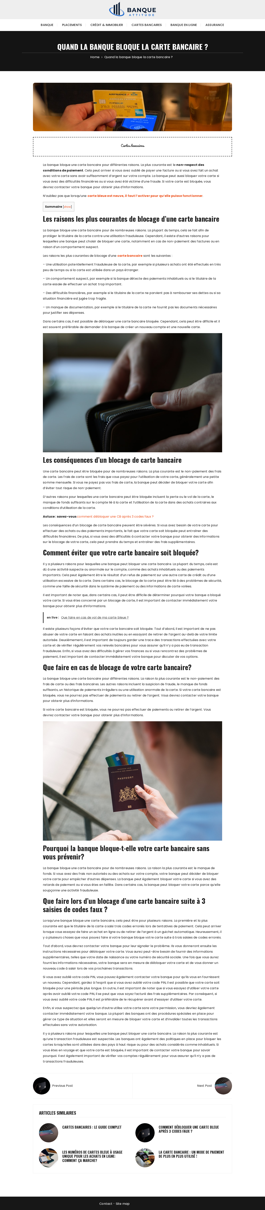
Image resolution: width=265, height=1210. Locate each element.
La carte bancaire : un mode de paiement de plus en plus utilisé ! (191, 1154)
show (67, 207)
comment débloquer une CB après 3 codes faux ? (115, 516)
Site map (123, 1203)
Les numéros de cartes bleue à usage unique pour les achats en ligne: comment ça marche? (92, 1156)
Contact (105, 1203)
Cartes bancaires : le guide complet (92, 1127)
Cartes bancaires (147, 25)
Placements (72, 25)
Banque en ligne (184, 25)
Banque (47, 25)
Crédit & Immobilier (106, 25)
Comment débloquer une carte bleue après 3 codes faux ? (189, 1129)
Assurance (214, 25)
